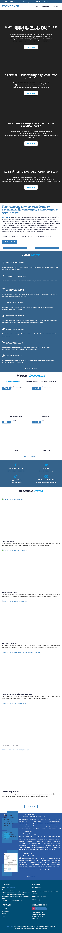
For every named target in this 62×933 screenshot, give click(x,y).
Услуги (34, 6)
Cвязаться (31, 47)
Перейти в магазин (31, 456)
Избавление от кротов (10, 745)
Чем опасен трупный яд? (10, 792)
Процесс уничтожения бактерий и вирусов (17, 694)
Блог (3, 916)
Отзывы (55, 6)
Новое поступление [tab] (13, 381)
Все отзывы (31, 876)
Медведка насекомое (9, 643)
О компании (5, 911)
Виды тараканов (8, 541)
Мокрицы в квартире (9, 592)
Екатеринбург (9, 1)
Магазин (45, 6)
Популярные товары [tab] (30, 381)
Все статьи (31, 806)
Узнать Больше (9, 241)
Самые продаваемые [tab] (48, 381)
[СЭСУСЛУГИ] (8, 4)
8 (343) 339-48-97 (34, 2)
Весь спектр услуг (31, 368)
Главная (4, 908)
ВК (36, 909)
